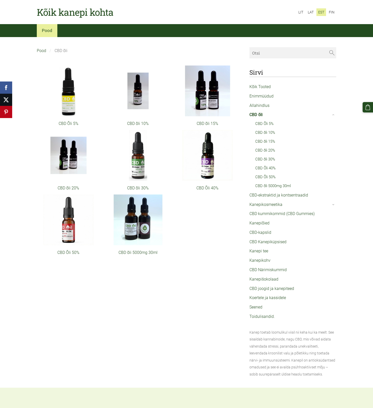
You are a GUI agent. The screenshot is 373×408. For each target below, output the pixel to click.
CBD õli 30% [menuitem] (265, 159)
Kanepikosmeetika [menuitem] (265, 204)
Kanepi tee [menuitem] (258, 251)
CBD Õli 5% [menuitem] (264, 123)
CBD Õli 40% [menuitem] (265, 168)
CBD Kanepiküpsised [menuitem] (267, 241)
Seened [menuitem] (255, 307)
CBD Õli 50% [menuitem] (265, 177)
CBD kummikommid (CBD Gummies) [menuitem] (282, 213)
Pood (41, 50)
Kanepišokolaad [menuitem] (263, 279)
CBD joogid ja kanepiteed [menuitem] (271, 288)
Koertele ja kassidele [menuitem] (267, 297)
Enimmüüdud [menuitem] (261, 96)
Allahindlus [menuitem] (259, 105)
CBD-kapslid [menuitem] (260, 232)
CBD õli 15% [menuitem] (265, 141)
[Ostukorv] (368, 107)
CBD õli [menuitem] (256, 114)
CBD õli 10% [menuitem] (265, 132)
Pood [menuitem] (47, 30)
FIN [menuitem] (331, 12)
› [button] (333, 115)
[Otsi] (332, 52)
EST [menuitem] (321, 12)
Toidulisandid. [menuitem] (262, 316)
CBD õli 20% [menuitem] (265, 150)
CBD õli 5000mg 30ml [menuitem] (273, 186)
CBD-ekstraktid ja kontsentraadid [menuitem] (278, 195)
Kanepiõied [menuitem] (259, 223)
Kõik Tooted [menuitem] (260, 86)
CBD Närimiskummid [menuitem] (268, 269)
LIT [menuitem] (300, 12)
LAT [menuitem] (311, 12)
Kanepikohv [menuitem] (259, 260)
